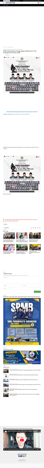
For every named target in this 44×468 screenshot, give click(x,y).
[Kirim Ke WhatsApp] (40, 228)
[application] (22, 440)
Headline (5, 224)
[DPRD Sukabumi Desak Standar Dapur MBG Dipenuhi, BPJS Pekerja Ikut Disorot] (6, 380)
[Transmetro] (10, 3)
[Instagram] (23, 456)
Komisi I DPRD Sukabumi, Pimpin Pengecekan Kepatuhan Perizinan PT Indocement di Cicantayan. (22, 252)
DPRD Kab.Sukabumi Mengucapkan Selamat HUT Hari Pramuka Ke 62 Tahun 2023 (22, 111)
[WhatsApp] (25, 456)
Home (21, 459)
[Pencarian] (40, 3)
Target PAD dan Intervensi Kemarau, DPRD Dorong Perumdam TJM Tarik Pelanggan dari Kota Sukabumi (34, 240)
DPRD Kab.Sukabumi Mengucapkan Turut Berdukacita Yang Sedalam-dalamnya (23, 374)
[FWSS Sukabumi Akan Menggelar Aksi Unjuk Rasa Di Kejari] (35, 247)
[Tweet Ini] (33, 228)
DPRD (4, 49)
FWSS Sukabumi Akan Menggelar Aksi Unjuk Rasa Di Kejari (34, 252)
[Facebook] (19, 456)
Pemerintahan (13, 49)
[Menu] (4, 3)
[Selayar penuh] (39, 449)
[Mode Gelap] (38, 3)
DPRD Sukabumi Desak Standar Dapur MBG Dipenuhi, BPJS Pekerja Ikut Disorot (25, 0)
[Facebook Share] (31, 228)
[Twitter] (21, 456)
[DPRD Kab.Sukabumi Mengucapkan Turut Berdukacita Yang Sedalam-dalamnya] (6, 376)
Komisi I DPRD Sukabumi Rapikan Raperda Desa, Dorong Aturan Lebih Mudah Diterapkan (22, 240)
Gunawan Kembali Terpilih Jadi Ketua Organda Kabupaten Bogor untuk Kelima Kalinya (8, 240)
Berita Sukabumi (8, 49)
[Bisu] (37, 449)
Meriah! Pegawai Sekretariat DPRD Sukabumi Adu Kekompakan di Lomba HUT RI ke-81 (24, 384)
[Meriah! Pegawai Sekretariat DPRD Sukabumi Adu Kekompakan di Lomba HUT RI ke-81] (6, 385)
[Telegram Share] (38, 228)
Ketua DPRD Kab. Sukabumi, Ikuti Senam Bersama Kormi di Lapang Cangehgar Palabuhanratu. (8, 252)
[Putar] (4, 449)
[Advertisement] (22, 18)
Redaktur (7, 54)
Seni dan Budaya (19, 49)
